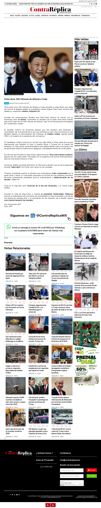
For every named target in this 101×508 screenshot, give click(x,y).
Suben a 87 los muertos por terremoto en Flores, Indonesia (15, 307)
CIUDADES (24, 16)
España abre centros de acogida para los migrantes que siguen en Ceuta (38, 368)
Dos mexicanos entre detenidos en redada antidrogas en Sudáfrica (14, 339)
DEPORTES (44, 16)
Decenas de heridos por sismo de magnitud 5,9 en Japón (15, 276)
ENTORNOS (53, 16)
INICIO (12, 16)
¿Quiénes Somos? (87, 7)
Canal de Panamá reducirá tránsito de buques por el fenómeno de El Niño (61, 339)
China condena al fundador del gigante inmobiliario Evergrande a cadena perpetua (61, 369)
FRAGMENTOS (75, 16)
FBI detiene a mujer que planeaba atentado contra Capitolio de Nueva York (38, 431)
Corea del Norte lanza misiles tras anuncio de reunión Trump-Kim (37, 339)
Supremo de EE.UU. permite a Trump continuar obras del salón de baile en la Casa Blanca (61, 308)
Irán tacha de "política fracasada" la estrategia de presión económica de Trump (38, 400)
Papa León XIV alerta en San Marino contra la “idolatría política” (37, 276)
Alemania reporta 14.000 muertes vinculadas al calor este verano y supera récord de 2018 (15, 400)
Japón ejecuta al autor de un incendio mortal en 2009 (15, 431)
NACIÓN (17, 16)
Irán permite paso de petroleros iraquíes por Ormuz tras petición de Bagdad (60, 277)
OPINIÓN (60, 16)
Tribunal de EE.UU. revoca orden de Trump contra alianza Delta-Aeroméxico (61, 431)
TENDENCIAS (85, 16)
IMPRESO (67, 16)
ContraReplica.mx (54, 497)
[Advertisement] (38, 33)
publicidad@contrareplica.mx (86, 497)
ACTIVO (31, 16)
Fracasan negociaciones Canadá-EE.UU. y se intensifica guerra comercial (37, 308)
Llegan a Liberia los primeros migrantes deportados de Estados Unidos (14, 369)
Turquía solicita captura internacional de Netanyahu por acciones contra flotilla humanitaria (61, 400)
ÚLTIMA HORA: (11, 4)
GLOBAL (37, 16)
